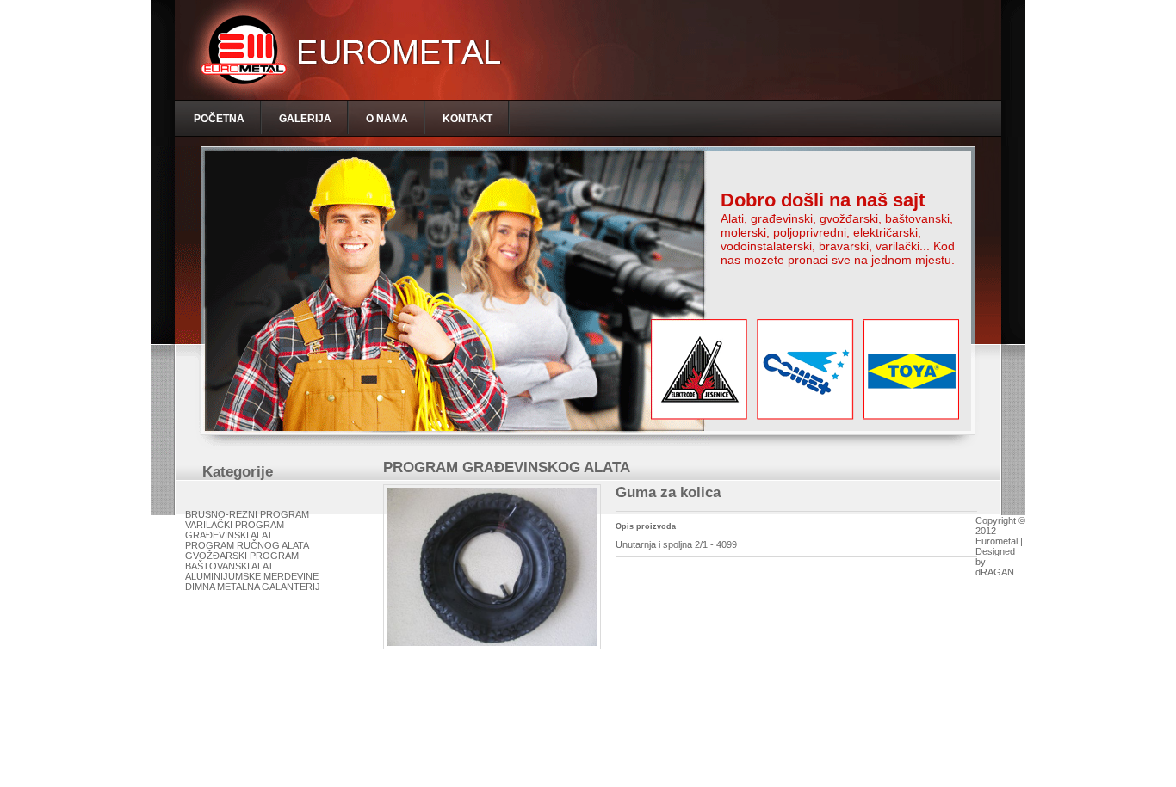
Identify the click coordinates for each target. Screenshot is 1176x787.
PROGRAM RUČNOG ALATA (247, 545)
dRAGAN (994, 572)
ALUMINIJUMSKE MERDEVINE (252, 576)
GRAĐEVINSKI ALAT (229, 535)
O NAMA (387, 119)
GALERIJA (305, 119)
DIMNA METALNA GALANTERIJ (252, 586)
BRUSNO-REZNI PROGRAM (247, 514)
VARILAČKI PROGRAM (234, 525)
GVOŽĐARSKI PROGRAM (242, 555)
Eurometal (996, 541)
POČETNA (219, 119)
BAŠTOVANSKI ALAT (229, 566)
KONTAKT (467, 119)
